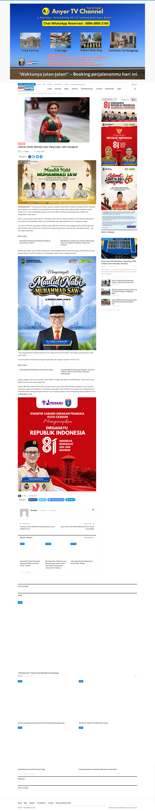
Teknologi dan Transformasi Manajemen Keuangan (38, 673)
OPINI (22, 543)
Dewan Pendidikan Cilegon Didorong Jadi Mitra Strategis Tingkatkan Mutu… (124, 291)
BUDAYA (75, 89)
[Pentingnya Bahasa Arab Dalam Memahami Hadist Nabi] (108, 747)
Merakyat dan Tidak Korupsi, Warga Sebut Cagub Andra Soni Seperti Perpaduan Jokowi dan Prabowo (77, 243)
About (39, 84)
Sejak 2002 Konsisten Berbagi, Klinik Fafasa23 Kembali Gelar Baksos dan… (124, 302)
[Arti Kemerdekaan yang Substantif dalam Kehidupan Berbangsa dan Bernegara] (47, 700)
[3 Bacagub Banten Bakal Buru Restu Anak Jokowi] (82, 551)
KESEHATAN (109, 89)
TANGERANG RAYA (107, 239)
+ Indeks (66, 84)
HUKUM (99, 89)
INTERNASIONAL (87, 89)
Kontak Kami (58, 84)
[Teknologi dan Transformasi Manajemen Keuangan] (77, 635)
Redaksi (49, 84)
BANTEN (58, 89)
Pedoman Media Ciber (78, 84)
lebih (119, 89)
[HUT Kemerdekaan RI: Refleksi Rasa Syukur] (108, 700)
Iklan (44, 84)
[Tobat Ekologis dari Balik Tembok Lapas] (47, 747)
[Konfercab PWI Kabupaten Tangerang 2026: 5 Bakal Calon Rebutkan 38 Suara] (119, 248)
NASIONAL (22, 143)
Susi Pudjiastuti (33, 495)
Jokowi (24, 495)
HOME (49, 89)
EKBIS (66, 89)
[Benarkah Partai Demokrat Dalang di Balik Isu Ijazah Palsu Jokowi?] (31, 551)
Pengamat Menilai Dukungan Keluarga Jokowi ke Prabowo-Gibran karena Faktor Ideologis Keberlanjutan (77, 372)
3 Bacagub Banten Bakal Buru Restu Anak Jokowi (36, 370)
